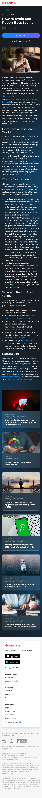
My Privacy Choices (11, 722)
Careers (8, 694)
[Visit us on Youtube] (17, 667)
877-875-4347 (10, 718)
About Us (8, 691)
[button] (38, 3)
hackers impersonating (12, 139)
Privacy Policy (10, 711)
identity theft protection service (18, 379)
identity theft (7, 96)
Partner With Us (10, 677)
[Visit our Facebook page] (6, 667)
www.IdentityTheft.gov (14, 329)
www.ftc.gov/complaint (15, 338)
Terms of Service (11, 715)
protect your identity (11, 376)
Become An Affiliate (12, 681)
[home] (9, 3)
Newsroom (9, 698)
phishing (21, 77)
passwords (17, 284)
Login (7, 708)
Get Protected (21, 35)
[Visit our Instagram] (10, 667)
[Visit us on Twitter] (13, 667)
